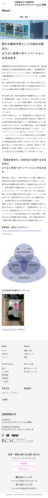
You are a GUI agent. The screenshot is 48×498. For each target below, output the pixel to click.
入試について (29, 354)
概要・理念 (28, 351)
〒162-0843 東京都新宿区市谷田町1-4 (24, 488)
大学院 (4, 399)
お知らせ (5, 354)
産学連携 (5, 375)
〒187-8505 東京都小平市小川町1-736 (24, 481)
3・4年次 (5, 372)
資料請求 (24, 463)
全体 (3, 368)
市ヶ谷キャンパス (30, 372)
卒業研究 (5, 378)
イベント (5, 357)
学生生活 (5, 388)
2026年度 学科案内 (9, 330)
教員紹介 (27, 388)
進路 (25, 357)
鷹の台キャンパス (30, 368)
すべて (4, 351)
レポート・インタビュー (11, 393)
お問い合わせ (24, 469)
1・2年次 (5, 382)
